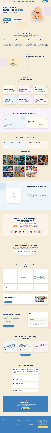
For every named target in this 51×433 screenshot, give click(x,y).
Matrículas (30, 1)
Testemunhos (29, 421)
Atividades (26, 1)
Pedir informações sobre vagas (8, 325)
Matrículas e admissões (30, 423)
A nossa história (14, 1)
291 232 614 (20, 288)
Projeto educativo (19, 1)
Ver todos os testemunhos (25, 354)
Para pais (28, 420)
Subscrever (42, 426)
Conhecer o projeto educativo (18, 19)
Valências (23, 1)
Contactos (33, 1)
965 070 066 (20, 289)
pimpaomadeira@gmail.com (37, 288)
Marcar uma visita (6, 19)
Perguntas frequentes (30, 424)
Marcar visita (44, 1)
